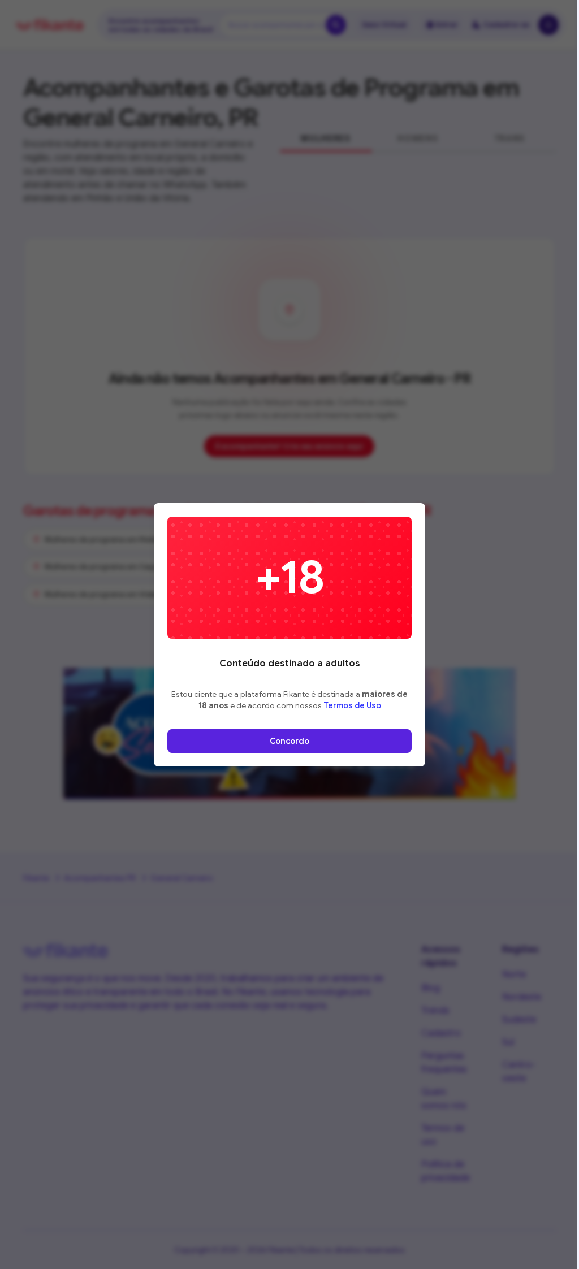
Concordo (289, 741)
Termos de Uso (352, 705)
